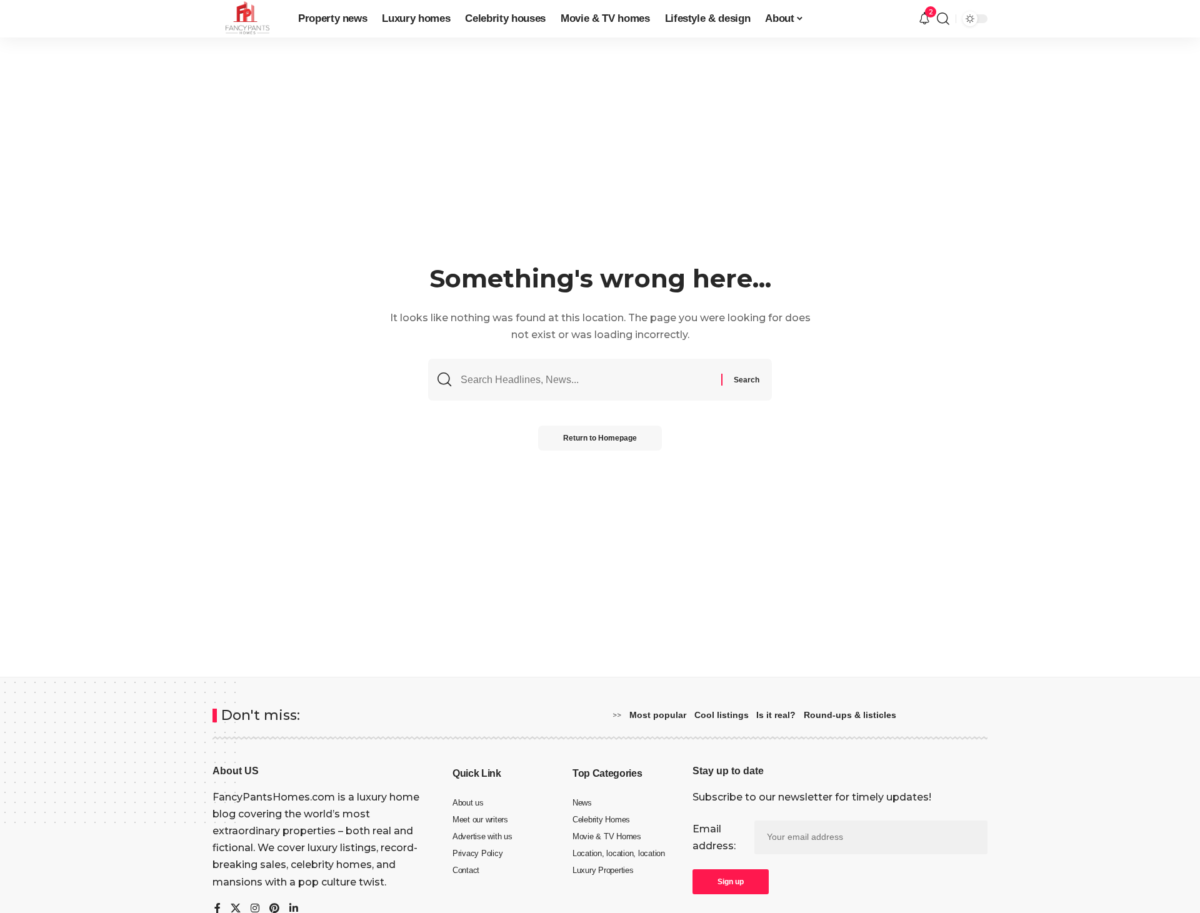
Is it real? (776, 715)
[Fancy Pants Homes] (245, 18)
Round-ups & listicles (850, 715)
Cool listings (721, 715)
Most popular (657, 715)
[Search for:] (586, 380)
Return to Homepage (600, 438)
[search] (943, 18)
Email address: (714, 837)
